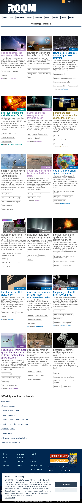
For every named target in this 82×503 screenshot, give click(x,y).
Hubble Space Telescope (60, 261)
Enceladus (42, 255)
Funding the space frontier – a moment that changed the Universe (65, 115)
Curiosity (39, 371)
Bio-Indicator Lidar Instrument (41, 70)
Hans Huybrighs (38, 141)
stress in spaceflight (59, 86)
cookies (28, 495)
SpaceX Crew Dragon (7, 210)
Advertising (20, 454)
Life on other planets (44, 74)
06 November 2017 (46, 231)
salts (39, 198)
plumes (37, 138)
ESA (29, 134)
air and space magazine (10, 410)
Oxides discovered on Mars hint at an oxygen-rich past (38, 352)
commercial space (59, 311)
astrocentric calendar (41, 315)
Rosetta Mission (67, 386)
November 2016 (20, 288)
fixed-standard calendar (34, 319)
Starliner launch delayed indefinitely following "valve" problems (13, 173)
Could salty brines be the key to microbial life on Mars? (39, 173)
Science (29, 17)
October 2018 (73, 109)
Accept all (66, 484)
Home (5, 17)
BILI (29, 70)
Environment (38, 17)
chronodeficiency (59, 74)
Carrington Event (6, 133)
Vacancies (6, 465)
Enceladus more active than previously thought (39, 236)
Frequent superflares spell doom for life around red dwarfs (63, 237)
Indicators (15, 72)
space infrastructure (59, 201)
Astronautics (20, 17)
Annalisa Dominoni (13, 388)
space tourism (69, 144)
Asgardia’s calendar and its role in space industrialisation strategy (39, 294)
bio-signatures (32, 74)
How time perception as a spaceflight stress (65, 55)
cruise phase (5, 313)
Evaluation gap (6, 72)
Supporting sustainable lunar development (64, 293)
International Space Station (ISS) (11, 198)
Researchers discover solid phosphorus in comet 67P (63, 352)
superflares (57, 265)
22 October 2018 (72, 231)
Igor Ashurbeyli (32, 323)
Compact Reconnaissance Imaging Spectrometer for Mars (11, 254)
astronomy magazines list (10, 442)
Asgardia (30, 315)
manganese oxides (33, 375)
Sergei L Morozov (38, 326)
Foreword (20, 461)
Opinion (64, 17)
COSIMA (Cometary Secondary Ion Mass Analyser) (65, 381)
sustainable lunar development (62, 323)
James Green (18, 144)
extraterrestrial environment (41, 194)
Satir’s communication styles (62, 82)
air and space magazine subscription (14, 419)
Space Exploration (7, 206)
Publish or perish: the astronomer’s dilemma (12, 54)
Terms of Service (36, 469)
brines (30, 194)
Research (4, 75)
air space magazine (8, 415)
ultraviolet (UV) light (68, 265)
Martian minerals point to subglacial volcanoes (13, 236)
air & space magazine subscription (14, 438)
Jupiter (30, 138)
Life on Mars (31, 198)
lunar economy (58, 319)
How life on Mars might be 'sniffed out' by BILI (38, 54)
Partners (19, 465)
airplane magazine (8, 428)
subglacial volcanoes (7, 267)
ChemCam (31, 371)
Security (47, 17)
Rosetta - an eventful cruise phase (11, 293)
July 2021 (22, 346)
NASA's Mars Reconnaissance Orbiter (12, 263)
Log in (69, 1)
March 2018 (47, 109)
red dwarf (72, 261)
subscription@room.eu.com (67, 467)
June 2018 (22, 49)
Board (5, 458)
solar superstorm (6, 141)
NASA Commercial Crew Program (11, 202)
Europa (35, 134)
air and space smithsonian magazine (14, 424)
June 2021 (74, 49)
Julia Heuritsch (12, 78)
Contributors (21, 458)
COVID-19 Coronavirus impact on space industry (64, 192)
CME (15, 133)
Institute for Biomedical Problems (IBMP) (65, 78)
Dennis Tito (57, 136)
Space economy (58, 144)
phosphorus (57, 386)
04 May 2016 (21, 231)
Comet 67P (57, 373)
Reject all (66, 490)
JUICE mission (43, 134)
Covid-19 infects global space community (64, 171)
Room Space (5, 401)
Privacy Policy (35, 473)
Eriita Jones (37, 201)
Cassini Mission (32, 255)
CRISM (4, 259)
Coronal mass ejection (8, 137)
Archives (33, 458)
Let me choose (10, 497)
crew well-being (6, 374)
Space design (5, 382)
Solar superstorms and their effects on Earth (12, 114)
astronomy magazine (8, 406)
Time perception (72, 86)
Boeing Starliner (6, 194)
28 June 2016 (47, 346)
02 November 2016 (46, 49)
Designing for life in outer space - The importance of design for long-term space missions (13, 354)
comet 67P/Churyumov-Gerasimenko (64, 377)
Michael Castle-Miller (65, 325)
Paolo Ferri (20, 313)
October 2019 (47, 288)
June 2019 (22, 109)
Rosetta (4, 316)
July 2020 (74, 167)
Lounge (71, 17)
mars (29, 78)
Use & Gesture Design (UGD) (9, 386)
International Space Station (61, 140)
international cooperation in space (63, 315)
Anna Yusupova (64, 89)
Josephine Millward (65, 203)
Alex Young (11, 144)
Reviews (33, 461)
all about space (6, 433)
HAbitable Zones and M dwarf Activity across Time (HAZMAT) (64, 256)
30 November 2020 (72, 346)
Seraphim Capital (67, 197)
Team (5, 461)
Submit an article (36, 465)
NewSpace (57, 197)
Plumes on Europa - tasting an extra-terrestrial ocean (36, 115)
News (11, 17)
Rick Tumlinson (64, 147)
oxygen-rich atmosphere (34, 379)
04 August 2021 (21, 167)
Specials (55, 17)
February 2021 (73, 288)
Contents (33, 454)
